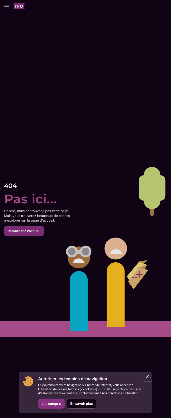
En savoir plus (81, 403)
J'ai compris (51, 403)
